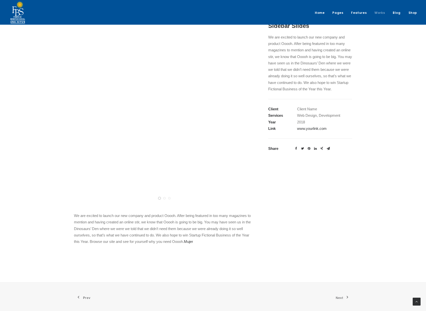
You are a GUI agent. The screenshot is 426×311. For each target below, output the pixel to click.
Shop (412, 13)
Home (319, 13)
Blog (396, 13)
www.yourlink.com (312, 128)
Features (359, 13)
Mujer (188, 241)
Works (379, 13)
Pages (337, 13)
